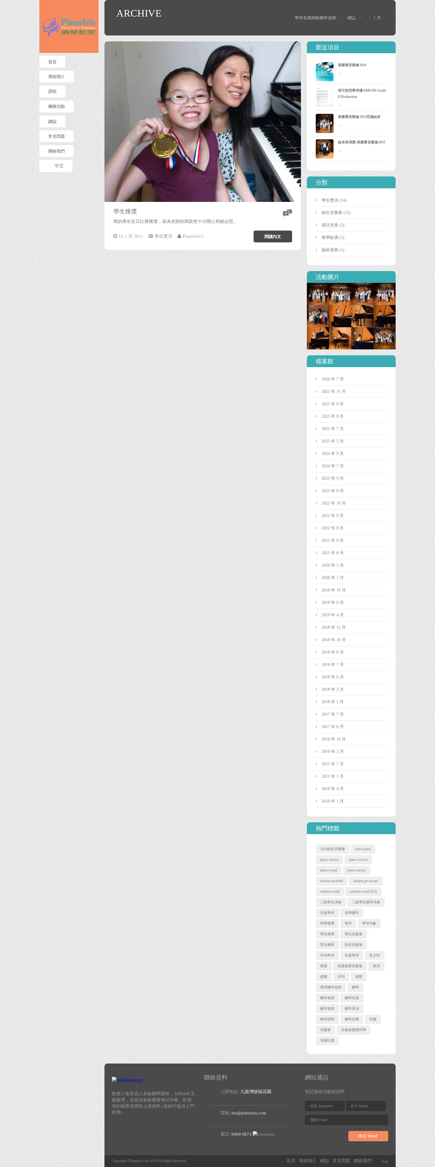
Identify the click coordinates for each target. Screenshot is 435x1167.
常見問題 (56, 136)
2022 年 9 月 (333, 515)
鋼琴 (355, 987)
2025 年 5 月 (333, 441)
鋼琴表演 (352, 1008)
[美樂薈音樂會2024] (362, 285)
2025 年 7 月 (333, 429)
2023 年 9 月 (333, 478)
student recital (329, 891)
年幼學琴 (327, 955)
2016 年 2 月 (333, 751)
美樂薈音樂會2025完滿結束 (359, 117)
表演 (376, 966)
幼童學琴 (352, 955)
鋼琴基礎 (327, 998)
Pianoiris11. (193, 236)
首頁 (52, 61)
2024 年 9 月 (333, 453)
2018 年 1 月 (333, 702)
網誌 (52, 121)
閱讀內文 (273, 236)
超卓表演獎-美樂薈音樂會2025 (361, 142)
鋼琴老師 (327, 1008)
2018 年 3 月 (333, 689)
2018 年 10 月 (334, 640)
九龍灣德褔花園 (255, 1091)
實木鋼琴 (327, 945)
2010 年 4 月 (333, 789)
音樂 (372, 1019)
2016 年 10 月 (334, 739)
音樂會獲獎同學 (353, 1030)
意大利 (374, 955)
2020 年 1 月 (333, 578)
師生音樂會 (332, 212)
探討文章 (330, 225)
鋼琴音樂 (352, 1019)
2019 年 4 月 (333, 615)
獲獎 (323, 966)
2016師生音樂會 (332, 849)
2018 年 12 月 (334, 627)
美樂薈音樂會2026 (352, 65)
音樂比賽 (327, 1040)
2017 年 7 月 (333, 714)
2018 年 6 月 (333, 677)
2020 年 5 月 (333, 565)
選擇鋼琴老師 (330, 987)
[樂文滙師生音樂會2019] (318, 330)
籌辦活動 (56, 106)
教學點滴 (330, 237)
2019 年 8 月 (333, 602)
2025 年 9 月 (333, 404)
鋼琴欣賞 (352, 998)
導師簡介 (56, 76)
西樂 (323, 977)
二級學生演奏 (330, 902)
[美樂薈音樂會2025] (318, 285)
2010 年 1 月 (333, 801)
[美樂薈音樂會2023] (340, 285)
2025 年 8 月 (333, 416)
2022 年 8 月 (333, 528)
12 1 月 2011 (131, 236)
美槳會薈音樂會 (350, 966)
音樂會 (325, 1030)
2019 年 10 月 (334, 590)
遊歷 (358, 977)
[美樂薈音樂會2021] (318, 308)
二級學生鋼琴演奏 (366, 902)
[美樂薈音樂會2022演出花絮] (384, 285)
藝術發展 (330, 250)
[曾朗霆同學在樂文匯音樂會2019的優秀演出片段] (362, 308)
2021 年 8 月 (333, 553)
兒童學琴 (327, 913)
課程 (52, 91)
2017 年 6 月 (333, 726)
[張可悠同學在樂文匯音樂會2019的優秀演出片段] (340, 308)
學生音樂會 (353, 934)
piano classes (329, 860)
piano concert (358, 860)
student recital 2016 (363, 891)
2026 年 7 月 (333, 379)
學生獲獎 (125, 211)
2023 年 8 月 (333, 491)
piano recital (328, 870)
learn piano (363, 849)
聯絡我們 (56, 151)
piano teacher (356, 870)
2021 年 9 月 (333, 540)
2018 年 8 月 (333, 652)
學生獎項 (163, 236)
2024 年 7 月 (333, 466)
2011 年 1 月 (333, 776)
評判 (341, 977)
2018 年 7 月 (333, 664)
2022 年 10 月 (334, 503)
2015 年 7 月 (333, 764)
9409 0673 (241, 1134)
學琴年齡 (369, 923)
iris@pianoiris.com (248, 1113)
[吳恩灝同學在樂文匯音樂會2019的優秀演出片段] (384, 308)
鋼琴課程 (327, 1019)
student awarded (331, 881)
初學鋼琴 (352, 913)
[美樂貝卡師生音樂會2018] (384, 330)
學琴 (348, 923)
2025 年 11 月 (334, 391)
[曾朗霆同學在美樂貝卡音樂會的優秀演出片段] (362, 330)
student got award (365, 881)
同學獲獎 (327, 923)
